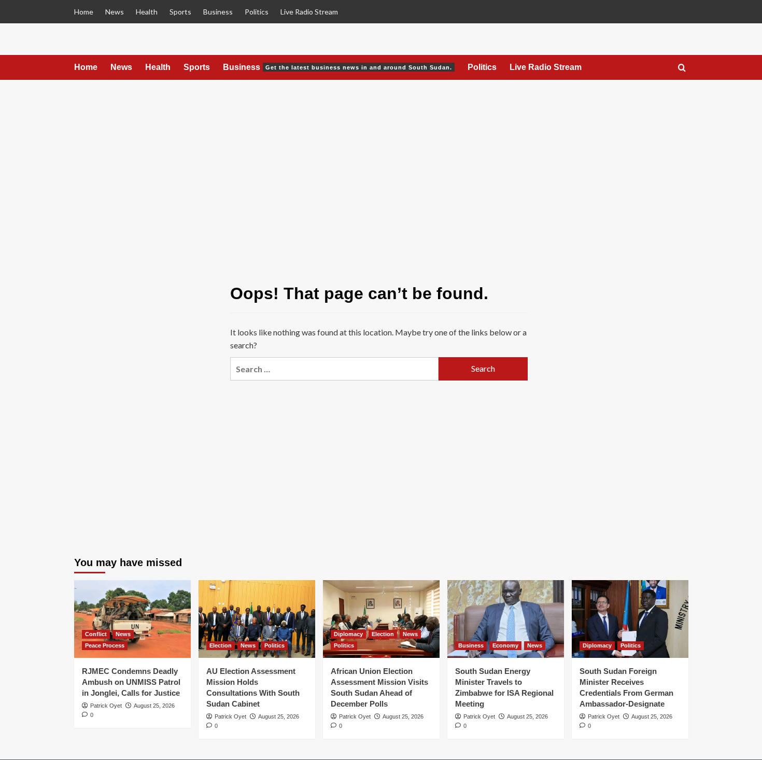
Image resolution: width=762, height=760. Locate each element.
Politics (257, 11)
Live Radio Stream (309, 11)
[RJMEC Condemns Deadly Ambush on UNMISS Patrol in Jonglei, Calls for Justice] (132, 619)
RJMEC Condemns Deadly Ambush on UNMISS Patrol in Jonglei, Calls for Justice (131, 682)
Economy (505, 645)
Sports (180, 11)
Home (83, 11)
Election (220, 645)
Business (218, 11)
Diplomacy (348, 634)
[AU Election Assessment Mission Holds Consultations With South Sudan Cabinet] (257, 619)
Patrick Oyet (106, 705)
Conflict (96, 634)
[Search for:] (334, 369)
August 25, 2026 (154, 705)
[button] (681, 68)
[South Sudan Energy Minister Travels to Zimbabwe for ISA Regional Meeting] (505, 619)
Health (147, 11)
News (114, 11)
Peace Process (104, 645)
